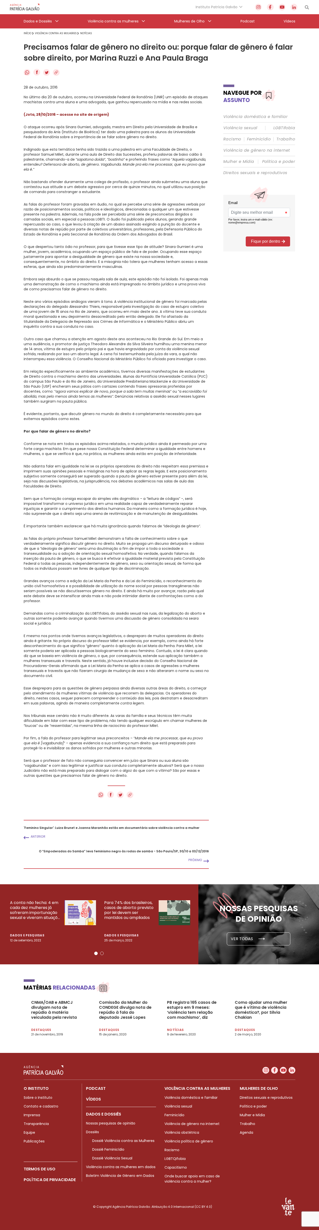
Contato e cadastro (41, 1106)
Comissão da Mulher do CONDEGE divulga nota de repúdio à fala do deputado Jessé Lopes (125, 1010)
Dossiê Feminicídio (108, 1149)
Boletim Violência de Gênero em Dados (120, 1175)
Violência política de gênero (188, 1141)
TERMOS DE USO (39, 1169)
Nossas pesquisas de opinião (110, 1123)
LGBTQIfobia (175, 1158)
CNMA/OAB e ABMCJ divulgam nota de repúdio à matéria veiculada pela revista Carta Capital (54, 1010)
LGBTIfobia (284, 128)
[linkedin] (294, 7)
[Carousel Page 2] (102, 953)
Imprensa (32, 1115)
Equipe (29, 1132)
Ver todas (242, 939)
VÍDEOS (93, 1099)
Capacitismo (175, 1167)
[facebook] (270, 7)
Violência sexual (240, 128)
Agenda (246, 1132)
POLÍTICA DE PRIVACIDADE (50, 1180)
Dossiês (92, 1131)
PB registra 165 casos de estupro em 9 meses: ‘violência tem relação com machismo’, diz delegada (192, 1010)
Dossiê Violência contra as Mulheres (123, 1140)
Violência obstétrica (181, 1132)
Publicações (34, 1141)
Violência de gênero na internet (256, 150)
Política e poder (278, 161)
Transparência (36, 1123)
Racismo (232, 139)
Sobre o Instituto (38, 1097)
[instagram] (258, 7)
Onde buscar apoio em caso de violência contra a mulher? (192, 1179)
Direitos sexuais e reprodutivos (255, 173)
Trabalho (285, 139)
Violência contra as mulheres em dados (121, 1166)
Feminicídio (259, 139)
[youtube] (282, 7)
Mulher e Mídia (238, 161)
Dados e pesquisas (27, 935)
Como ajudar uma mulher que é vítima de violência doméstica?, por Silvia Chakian (261, 1010)
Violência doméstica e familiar (255, 116)
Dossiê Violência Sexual (112, 1158)
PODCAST (96, 1088)
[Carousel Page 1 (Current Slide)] (96, 953)
